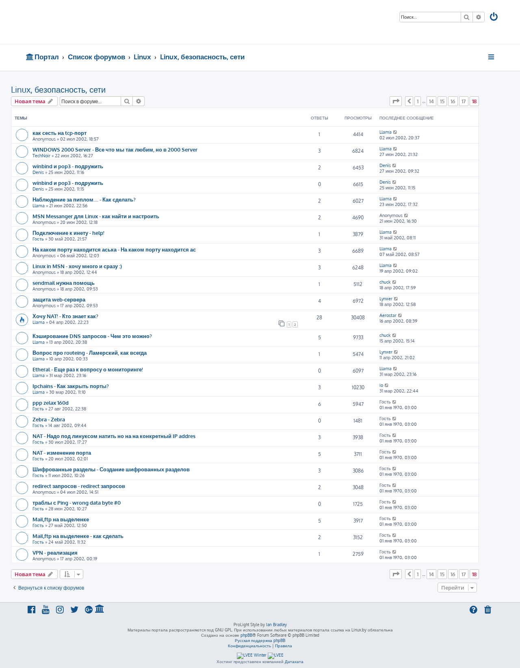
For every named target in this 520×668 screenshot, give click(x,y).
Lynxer (385, 298)
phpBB (246, 635)
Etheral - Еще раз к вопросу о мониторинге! (87, 369)
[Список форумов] (84, 22)
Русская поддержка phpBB (260, 640)
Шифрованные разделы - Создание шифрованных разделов (111, 469)
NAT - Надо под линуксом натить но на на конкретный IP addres (113, 435)
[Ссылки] (492, 57)
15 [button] (442, 101)
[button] (396, 101)
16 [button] (453, 101)
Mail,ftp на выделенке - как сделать (78, 535)
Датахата (294, 661)
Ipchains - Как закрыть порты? (70, 385)
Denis (38, 172)
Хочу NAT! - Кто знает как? (65, 315)
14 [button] (431, 101)
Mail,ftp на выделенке (60, 519)
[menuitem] (494, 17)
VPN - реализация (55, 552)
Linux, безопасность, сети (58, 89)
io (381, 385)
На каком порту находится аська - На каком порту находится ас (114, 249)
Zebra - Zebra (48, 419)
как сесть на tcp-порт (59, 132)
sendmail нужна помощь (63, 282)
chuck (385, 282)
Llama (385, 132)
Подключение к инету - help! (68, 232)
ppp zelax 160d (50, 402)
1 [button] (417, 101)
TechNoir (41, 155)
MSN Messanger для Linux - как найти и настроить (95, 216)
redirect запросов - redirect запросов (78, 485)
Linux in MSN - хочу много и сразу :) (77, 265)
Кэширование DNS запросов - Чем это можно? (92, 335)
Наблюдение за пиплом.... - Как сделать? (84, 199)
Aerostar (387, 315)
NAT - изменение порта (61, 452)
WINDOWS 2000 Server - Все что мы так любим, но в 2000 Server (114, 149)
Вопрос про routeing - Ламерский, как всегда (89, 352)
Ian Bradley (276, 624)
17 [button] (464, 101)
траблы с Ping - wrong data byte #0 (76, 502)
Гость (38, 239)
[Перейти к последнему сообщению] (395, 132)
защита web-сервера (58, 299)
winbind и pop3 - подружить (67, 166)
